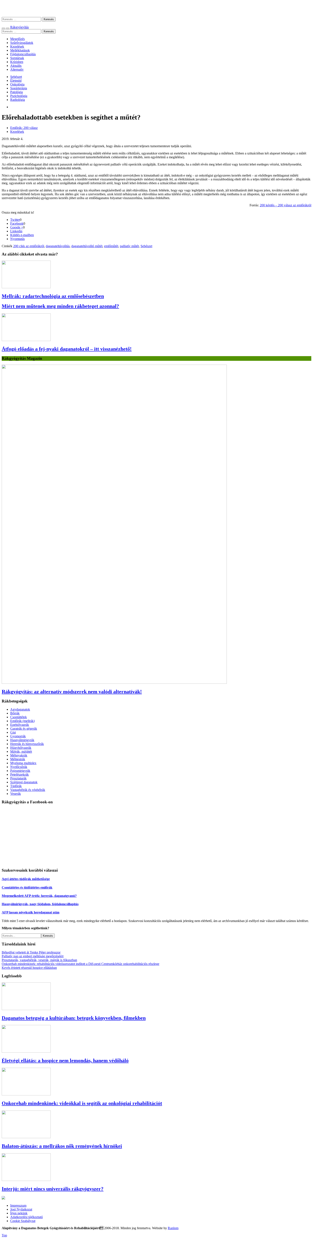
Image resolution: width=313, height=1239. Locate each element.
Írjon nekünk (18, 1213)
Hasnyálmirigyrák (22, 740)
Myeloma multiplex (23, 763)
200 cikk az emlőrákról (28, 246)
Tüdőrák (16, 786)
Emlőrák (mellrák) (22, 721)
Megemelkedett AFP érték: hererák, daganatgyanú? (39, 896)
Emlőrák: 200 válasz (24, 128)
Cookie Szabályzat (22, 1221)
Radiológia (17, 99)
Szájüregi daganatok (23, 782)
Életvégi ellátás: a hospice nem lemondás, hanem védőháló (65, 1060)
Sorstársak (17, 58)
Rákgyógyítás (156, 8)
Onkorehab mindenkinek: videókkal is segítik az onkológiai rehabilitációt (82, 1103)
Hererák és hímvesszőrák (27, 744)
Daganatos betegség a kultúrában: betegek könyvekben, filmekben (74, 1018)
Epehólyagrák (19, 725)
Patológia (16, 92)
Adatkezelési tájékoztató (26, 1217)
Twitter (15, 219)
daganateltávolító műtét (86, 246)
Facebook (16, 223)
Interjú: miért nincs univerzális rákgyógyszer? (52, 1189)
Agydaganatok (20, 709)
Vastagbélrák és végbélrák (27, 790)
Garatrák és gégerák (23, 728)
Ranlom (173, 1228)
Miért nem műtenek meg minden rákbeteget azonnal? (60, 306)
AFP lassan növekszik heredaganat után (30, 912)
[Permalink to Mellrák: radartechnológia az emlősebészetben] (26, 287)
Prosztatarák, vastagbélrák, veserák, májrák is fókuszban (39, 960)
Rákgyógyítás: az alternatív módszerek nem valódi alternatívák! (72, 691)
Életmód (16, 80)
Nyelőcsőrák (18, 767)
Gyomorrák (18, 736)
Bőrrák (15, 713)
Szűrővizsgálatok (21, 42)
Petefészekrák (19, 774)
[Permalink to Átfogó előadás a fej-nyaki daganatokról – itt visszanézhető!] (26, 340)
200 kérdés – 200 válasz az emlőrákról (285, 205)
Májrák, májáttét (21, 751)
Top (4, 1235)
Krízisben (16, 62)
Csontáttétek (18, 717)
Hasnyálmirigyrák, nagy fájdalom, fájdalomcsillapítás (40, 904)
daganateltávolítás (58, 246)
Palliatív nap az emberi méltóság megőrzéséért (32, 956)
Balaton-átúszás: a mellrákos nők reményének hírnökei (62, 1146)
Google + (16, 227)
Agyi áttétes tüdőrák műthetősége (26, 879)
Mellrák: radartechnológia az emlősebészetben (53, 296)
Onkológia (17, 84)
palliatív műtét (129, 246)
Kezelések (17, 46)
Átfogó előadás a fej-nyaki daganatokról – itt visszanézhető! (67, 349)
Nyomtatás (17, 239)
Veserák (15, 793)
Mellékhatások (20, 50)
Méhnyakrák (18, 755)
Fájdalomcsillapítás (23, 54)
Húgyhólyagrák (20, 747)
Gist (13, 732)
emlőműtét (111, 246)
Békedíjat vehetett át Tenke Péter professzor (31, 952)
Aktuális (16, 65)
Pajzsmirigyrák (20, 770)
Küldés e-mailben (22, 235)
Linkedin (16, 231)
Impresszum (18, 1205)
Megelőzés (17, 39)
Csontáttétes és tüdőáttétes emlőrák (27, 887)
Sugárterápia (18, 88)
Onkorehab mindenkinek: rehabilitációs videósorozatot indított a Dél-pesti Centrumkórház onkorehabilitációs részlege (80, 964)
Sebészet (16, 77)
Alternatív (17, 69)
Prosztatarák (18, 778)
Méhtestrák (17, 759)
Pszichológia (18, 96)
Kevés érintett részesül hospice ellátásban (29, 967)
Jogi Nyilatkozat (21, 1209)
